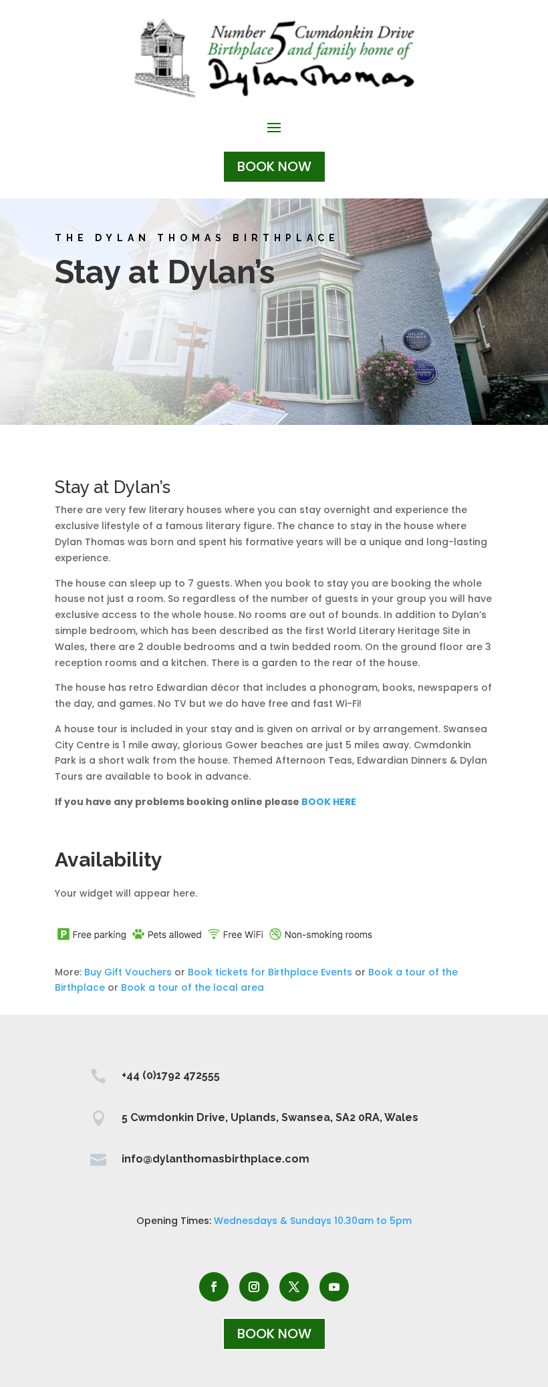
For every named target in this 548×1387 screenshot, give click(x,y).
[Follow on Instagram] (254, 1286)
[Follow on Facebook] (214, 1286)
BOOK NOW (274, 166)
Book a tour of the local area (192, 987)
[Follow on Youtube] (334, 1286)
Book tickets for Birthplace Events (270, 972)
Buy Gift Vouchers (128, 972)
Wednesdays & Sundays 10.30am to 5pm (313, 1220)
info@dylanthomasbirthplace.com (215, 1158)
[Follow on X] (294, 1286)
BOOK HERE (328, 801)
